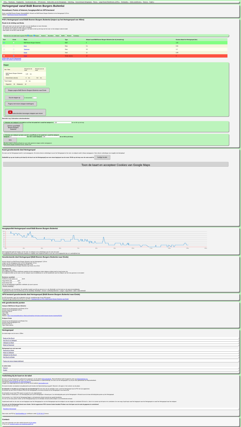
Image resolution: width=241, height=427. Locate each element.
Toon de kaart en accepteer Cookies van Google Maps (115, 164)
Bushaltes (50, 35)
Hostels (69, 35)
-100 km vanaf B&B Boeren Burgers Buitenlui (13, 127)
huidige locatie (102, 157)
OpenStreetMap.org (20, 413)
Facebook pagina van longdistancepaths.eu (21, 424)
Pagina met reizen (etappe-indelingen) (21, 104)
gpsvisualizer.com (43, 383)
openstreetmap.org (26, 381)
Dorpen (37, 35)
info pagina (33, 422)
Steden (31, 35)
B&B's (63, 35)
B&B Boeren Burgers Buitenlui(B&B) (17, 14)
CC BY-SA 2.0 (40, 413)
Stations (43, 35)
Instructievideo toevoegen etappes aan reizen (27, 113)
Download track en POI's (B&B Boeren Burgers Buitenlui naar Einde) (50, 299)
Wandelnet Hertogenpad (9, 408)
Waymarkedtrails (46, 379)
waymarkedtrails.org (14, 381)
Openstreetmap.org (82, 379)
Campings (76, 35)
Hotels (57, 35)
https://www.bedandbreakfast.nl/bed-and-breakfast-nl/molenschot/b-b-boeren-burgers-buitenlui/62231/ (34, 315)
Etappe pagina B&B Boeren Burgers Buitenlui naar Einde (27, 90)
